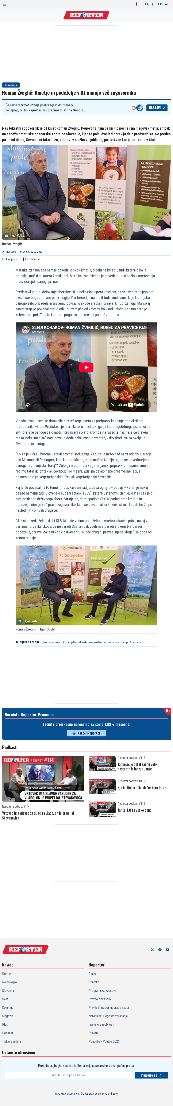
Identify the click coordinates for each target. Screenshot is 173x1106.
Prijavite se (149, 1075)
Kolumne (8, 1008)
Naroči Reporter (89, 733)
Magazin (7, 1016)
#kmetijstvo (70, 642)
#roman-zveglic (52, 642)
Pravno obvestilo (100, 999)
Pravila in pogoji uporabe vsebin (109, 1008)
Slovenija (11, 85)
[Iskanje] (146, 4)
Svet (5, 999)
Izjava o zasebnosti (101, 1024)
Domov (7, 974)
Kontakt (94, 982)
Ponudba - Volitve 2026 (104, 1041)
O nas (92, 974)
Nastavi (155, 107)
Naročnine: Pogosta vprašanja (108, 1016)
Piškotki (94, 1033)
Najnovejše (9, 982)
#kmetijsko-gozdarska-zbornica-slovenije (103, 642)
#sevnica (135, 642)
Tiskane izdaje (11, 1041)
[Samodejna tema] (136, 4)
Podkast (7, 1033)
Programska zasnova (102, 991)
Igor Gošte (11, 251)
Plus (5, 1024)
